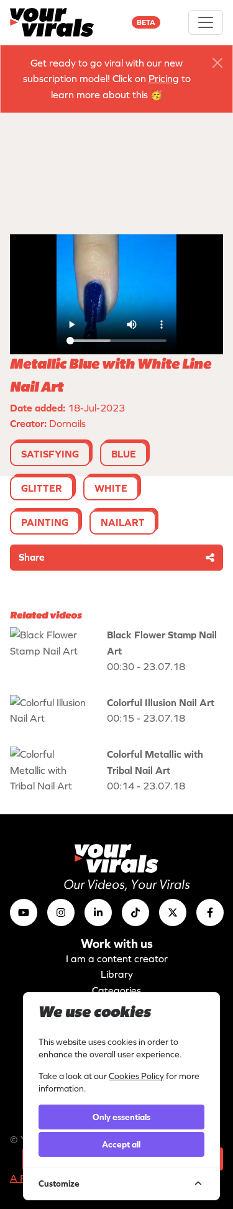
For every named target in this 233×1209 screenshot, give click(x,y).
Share (32, 557)
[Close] (217, 62)
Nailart (123, 522)
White (110, 488)
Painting (44, 522)
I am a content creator (117, 958)
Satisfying (50, 453)
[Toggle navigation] (205, 22)
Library (117, 974)
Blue (123, 453)
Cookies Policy (136, 1076)
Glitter (41, 488)
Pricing (163, 78)
